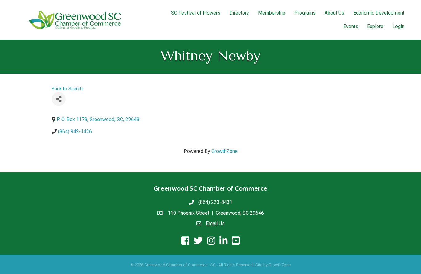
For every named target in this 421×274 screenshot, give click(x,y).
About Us (334, 13)
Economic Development (378, 13)
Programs (305, 13)
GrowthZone (224, 151)
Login (398, 26)
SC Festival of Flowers (195, 13)
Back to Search (67, 88)
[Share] (59, 99)
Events (350, 26)
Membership (271, 13)
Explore (375, 26)
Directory (239, 13)
